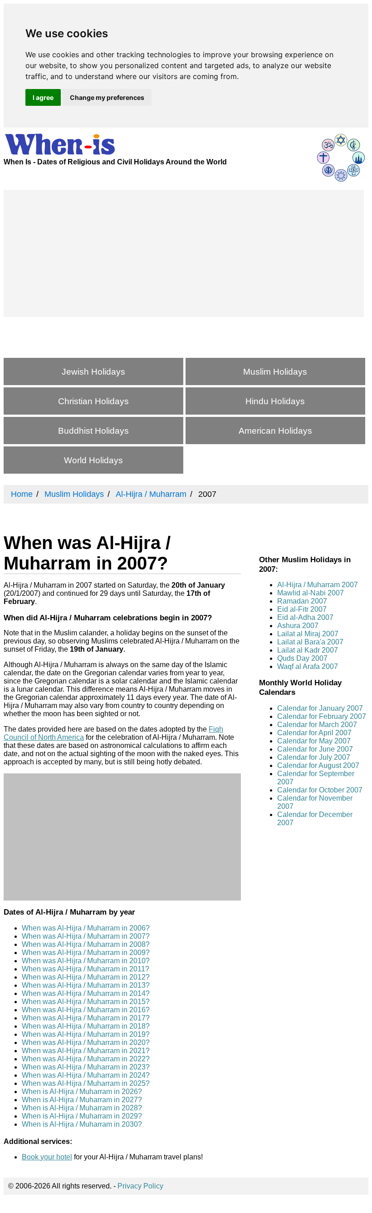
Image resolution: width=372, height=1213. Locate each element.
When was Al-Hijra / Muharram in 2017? (86, 1018)
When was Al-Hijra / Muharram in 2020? (86, 1042)
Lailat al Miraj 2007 (307, 634)
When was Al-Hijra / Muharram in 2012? (86, 977)
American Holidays (275, 431)
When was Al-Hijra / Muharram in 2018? (86, 1026)
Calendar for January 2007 (320, 708)
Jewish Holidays (93, 371)
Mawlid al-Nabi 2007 (310, 593)
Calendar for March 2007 (317, 724)
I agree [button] (43, 97)
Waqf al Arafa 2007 (307, 666)
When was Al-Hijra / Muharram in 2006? (86, 928)
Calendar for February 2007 (321, 716)
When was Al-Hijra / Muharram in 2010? (86, 961)
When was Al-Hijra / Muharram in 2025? (86, 1083)
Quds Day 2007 (302, 658)
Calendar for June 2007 (315, 749)
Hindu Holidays (275, 401)
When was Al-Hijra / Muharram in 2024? (86, 1075)
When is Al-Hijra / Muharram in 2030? (82, 1124)
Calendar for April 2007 (314, 733)
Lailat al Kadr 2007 (307, 650)
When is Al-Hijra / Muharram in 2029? (82, 1116)
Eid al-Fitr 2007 (302, 609)
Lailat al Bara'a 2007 (310, 642)
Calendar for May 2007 (314, 741)
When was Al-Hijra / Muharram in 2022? (86, 1059)
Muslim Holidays (275, 371)
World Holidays (93, 460)
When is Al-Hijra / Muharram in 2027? (82, 1100)
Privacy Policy (140, 1186)
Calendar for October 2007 (319, 790)
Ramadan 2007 (302, 601)
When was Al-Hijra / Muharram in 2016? (86, 1010)
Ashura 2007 (297, 625)
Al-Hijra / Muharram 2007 (317, 585)
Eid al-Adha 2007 (305, 617)
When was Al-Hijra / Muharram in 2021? (86, 1051)
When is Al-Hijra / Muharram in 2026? (82, 1091)
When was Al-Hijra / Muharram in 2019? (86, 1034)
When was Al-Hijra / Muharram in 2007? (86, 936)
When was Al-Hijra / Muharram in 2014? (86, 993)
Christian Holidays (93, 401)
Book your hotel (47, 1157)
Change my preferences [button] (107, 97)
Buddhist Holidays (93, 431)
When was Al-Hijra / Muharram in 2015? (86, 1001)
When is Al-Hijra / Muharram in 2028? (82, 1108)
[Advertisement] (184, 253)
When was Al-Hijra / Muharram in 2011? (85, 969)
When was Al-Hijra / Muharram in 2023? (86, 1067)
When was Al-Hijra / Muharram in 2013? (86, 985)
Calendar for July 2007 (313, 757)
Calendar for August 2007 (318, 765)
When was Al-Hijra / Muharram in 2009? (86, 952)
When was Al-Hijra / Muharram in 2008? (86, 944)
